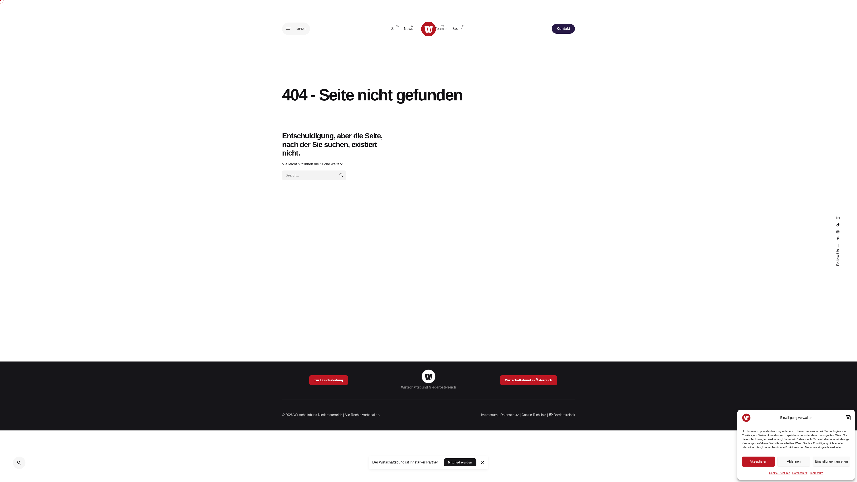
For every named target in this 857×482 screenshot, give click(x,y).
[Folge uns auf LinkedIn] (838, 217)
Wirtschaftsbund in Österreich (528, 380)
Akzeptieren (758, 461)
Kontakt (563, 29)
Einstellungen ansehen (831, 461)
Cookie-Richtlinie (779, 473)
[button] (848, 418)
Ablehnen (794, 461)
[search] (341, 175)
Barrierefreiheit (564, 415)
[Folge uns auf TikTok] (838, 224)
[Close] (482, 462)
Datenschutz (799, 473)
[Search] (19, 463)
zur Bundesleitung (328, 380)
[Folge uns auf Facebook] (838, 239)
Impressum (816, 473)
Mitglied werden (460, 462)
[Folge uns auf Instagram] (838, 232)
